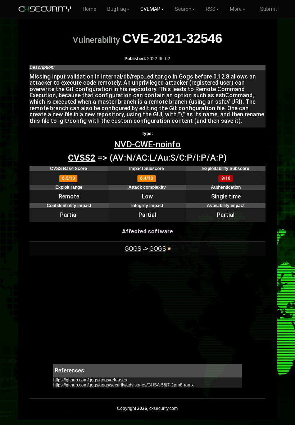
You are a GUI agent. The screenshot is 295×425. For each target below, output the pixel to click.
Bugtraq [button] (116, 9)
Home (89, 9)
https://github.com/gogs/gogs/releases (90, 379)
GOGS (132, 249)
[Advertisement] (147, 313)
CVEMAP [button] (150, 9)
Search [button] (183, 9)
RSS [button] (210, 9)
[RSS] (169, 249)
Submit (268, 9)
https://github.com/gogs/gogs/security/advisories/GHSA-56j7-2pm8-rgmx (123, 385)
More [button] (236, 9)
